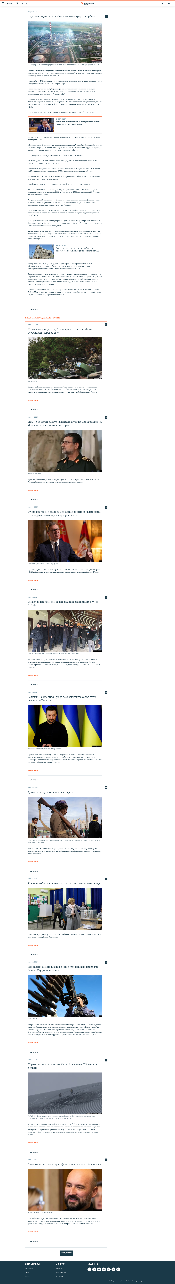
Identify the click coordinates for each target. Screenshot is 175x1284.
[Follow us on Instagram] (104, 1269)
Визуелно (59, 1268)
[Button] (34, 309)
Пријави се (29, 1268)
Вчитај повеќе (66, 1253)
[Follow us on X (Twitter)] (94, 1269)
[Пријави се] (118, 1269)
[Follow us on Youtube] (99, 1269)
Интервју (59, 1276)
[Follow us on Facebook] (89, 1269)
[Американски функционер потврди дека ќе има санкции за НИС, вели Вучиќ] (41, 125)
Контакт (28, 1276)
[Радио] (169, 3)
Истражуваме (61, 1272)
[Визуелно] (163, 3)
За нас (27, 1272)
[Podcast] (113, 1269)
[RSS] (109, 1269)
